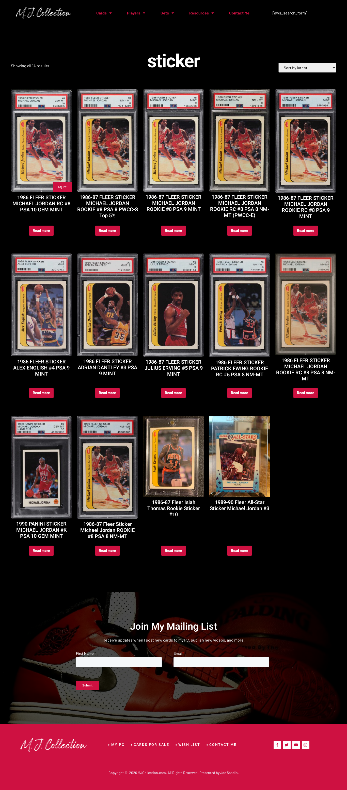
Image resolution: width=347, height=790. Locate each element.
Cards (101, 12)
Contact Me (239, 12)
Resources (199, 12)
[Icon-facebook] (277, 745)
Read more (41, 230)
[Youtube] (296, 745)
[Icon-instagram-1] (305, 745)
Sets (165, 12)
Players (133, 12)
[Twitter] (287, 745)
